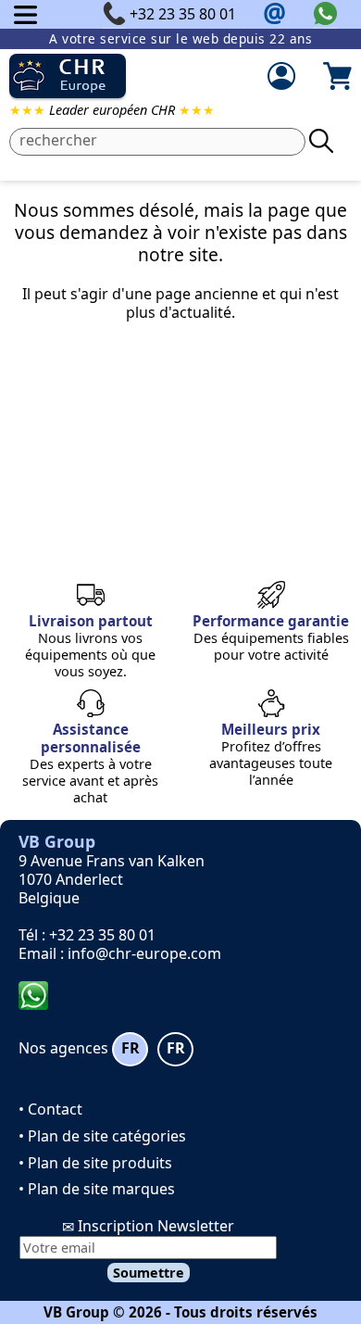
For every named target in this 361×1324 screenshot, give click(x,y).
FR (130, 1048)
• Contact (50, 1109)
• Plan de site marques (97, 1189)
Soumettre (148, 1272)
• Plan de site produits (95, 1163)
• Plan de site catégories (102, 1136)
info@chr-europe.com (144, 953)
